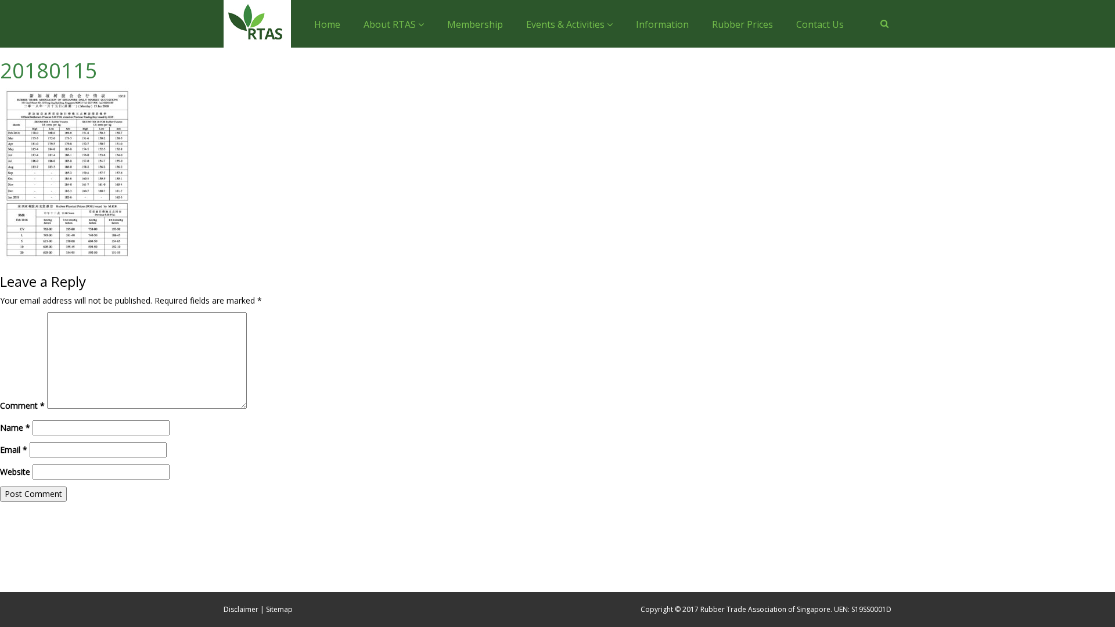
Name (15, 427)
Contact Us (820, 24)
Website (15, 471)
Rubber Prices (742, 24)
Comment (22, 405)
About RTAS (391, 24)
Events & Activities (566, 24)
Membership (475, 24)
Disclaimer (241, 609)
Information (662, 24)
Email (13, 449)
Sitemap (279, 609)
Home (327, 24)
